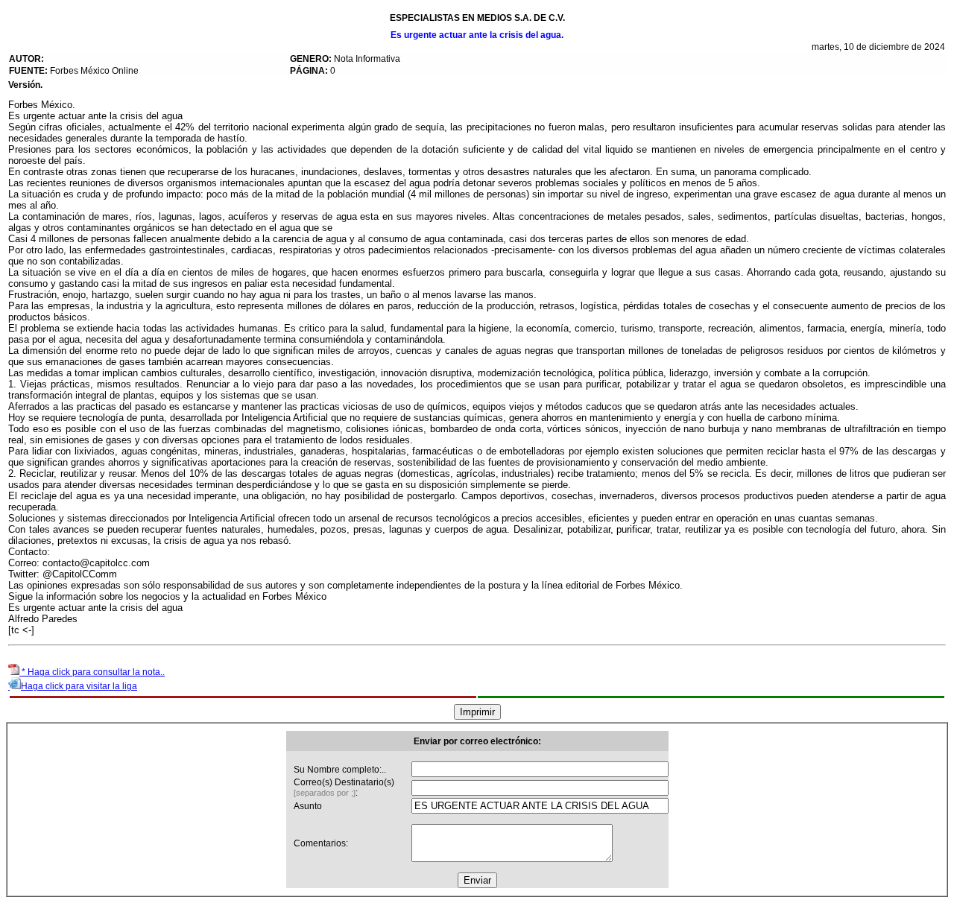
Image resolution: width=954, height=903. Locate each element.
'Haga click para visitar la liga (72, 686)
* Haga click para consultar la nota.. (92, 672)
